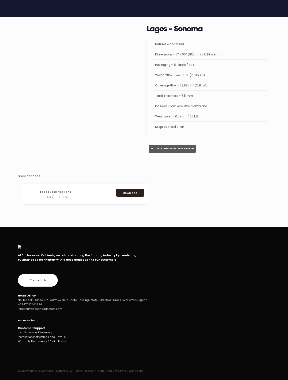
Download (130, 193)
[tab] (144, 176)
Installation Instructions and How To (42, 337)
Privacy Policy (105, 371)
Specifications (29, 176)
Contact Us (38, 280)
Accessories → (28, 320)
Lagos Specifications (55, 192)
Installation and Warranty (35, 332)
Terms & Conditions (130, 371)
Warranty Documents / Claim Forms (42, 341)
